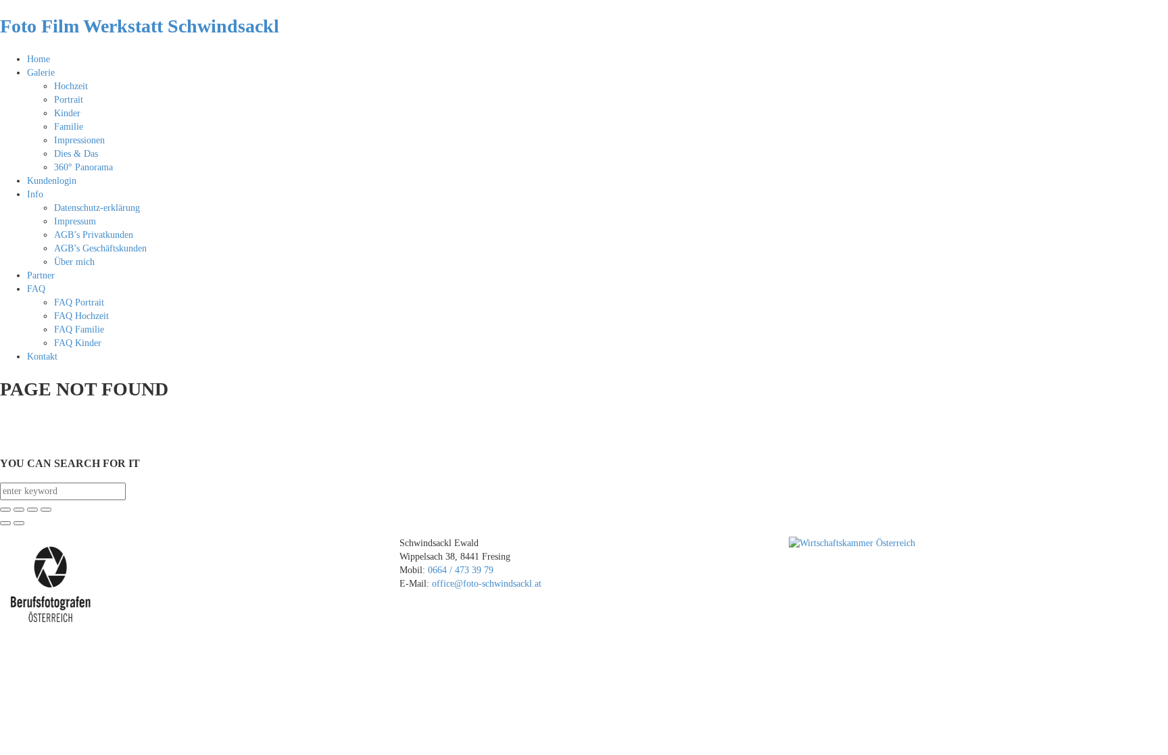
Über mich (74, 262)
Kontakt (42, 356)
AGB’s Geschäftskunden (100, 248)
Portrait (68, 100)
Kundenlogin (51, 181)
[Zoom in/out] (46, 510)
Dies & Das (76, 154)
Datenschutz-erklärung (97, 208)
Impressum (75, 221)
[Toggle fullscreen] (32, 510)
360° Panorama (83, 167)
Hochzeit (71, 86)
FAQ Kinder (77, 343)
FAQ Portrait (79, 302)
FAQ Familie (79, 329)
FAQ (36, 289)
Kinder (67, 113)
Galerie (41, 73)
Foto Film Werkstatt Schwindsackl (139, 26)
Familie (68, 127)
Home (38, 59)
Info (35, 194)
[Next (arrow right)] (19, 523)
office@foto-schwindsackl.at (486, 584)
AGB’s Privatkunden (93, 235)
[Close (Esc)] (5, 510)
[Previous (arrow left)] (5, 523)
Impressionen (79, 140)
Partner (41, 275)
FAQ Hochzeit (81, 316)
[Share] (19, 510)
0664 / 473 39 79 (462, 570)
